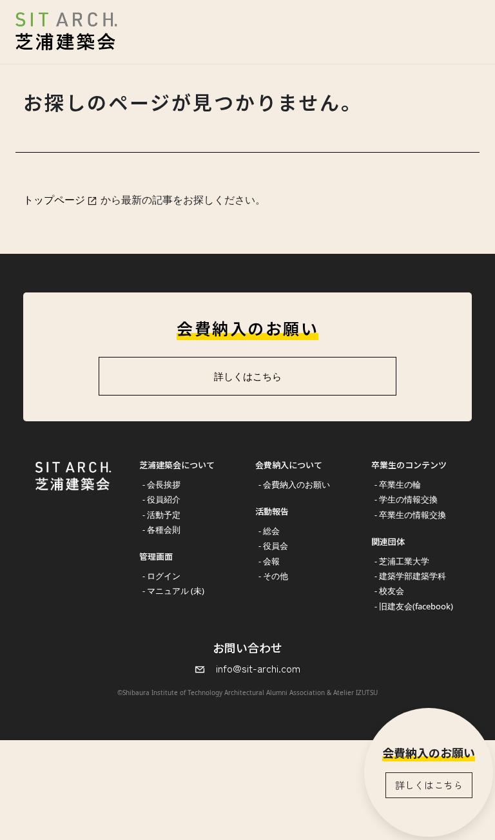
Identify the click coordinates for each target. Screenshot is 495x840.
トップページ (54, 200)
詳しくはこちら (429, 785)
